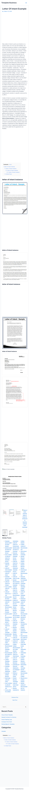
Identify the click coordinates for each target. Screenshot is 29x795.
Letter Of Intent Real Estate (23, 644)
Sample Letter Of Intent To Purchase (16, 549)
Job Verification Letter (23, 649)
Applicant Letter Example (23, 607)
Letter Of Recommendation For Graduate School (8, 648)
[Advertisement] (14, 27)
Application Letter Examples (23, 654)
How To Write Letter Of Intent (8, 588)
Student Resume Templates (15, 679)
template (4, 731)
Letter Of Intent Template (7, 630)
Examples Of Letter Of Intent (8, 602)
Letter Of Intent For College (7, 583)
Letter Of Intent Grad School (15, 685)
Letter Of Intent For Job (7, 625)
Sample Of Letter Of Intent (7, 641)
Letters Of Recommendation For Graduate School (16, 604)
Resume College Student (15, 629)
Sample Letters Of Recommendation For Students (24, 687)
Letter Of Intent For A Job (8, 593)
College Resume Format (15, 610)
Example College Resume (7, 674)
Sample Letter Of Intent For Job (8, 635)
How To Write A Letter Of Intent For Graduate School (8, 558)
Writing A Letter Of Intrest (15, 674)
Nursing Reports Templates (8, 724)
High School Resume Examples (24, 553)
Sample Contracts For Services (9, 717)
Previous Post (15, 697)
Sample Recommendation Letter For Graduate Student (16, 583)
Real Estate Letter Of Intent (7, 679)
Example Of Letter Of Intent (8, 573)
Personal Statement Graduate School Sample (15, 556)
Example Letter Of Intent (7, 564)
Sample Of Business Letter (23, 619)
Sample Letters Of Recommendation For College (24, 673)
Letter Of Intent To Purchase (15, 590)
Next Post (15, 700)
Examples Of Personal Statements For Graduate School (16, 668)
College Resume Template (15, 634)
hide (10, 164)
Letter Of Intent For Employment (16, 544)
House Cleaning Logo (7, 719)
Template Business (9, 3)
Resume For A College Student (24, 679)
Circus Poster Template (7, 715)
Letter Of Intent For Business (15, 563)
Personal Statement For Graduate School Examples (24, 580)
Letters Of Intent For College (15, 642)
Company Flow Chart (7, 721)
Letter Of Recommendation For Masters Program (8, 609)
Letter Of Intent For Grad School (16, 654)
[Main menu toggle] (26, 2)
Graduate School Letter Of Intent (8, 578)
